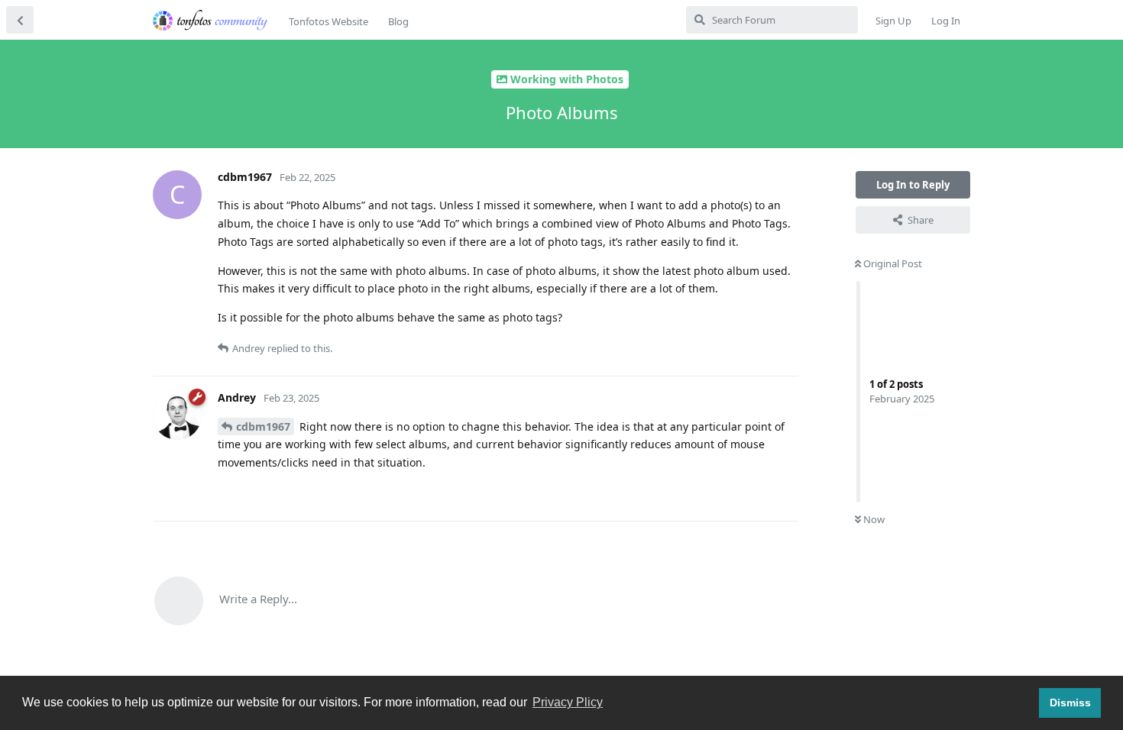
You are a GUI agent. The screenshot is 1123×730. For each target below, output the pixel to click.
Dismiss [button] (1070, 702)
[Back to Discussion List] (20, 20)
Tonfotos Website (328, 21)
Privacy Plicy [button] (567, 702)
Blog (398, 21)
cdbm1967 (263, 426)
